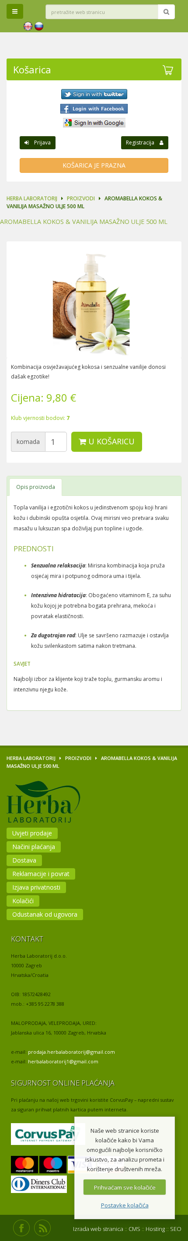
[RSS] (42, 1228)
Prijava (40, 142)
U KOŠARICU (110, 441)
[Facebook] (94, 108)
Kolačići (23, 901)
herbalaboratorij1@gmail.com (63, 1061)
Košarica (32, 69)
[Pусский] (39, 26)
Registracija (143, 142)
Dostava (24, 860)
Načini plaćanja (33, 846)
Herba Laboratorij (32, 198)
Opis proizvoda (35, 487)
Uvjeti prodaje (32, 833)
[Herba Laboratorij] (67, 803)
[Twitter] (94, 94)
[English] (28, 26)
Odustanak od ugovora (44, 914)
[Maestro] (52, 1165)
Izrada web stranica (98, 1229)
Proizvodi (81, 198)
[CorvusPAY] (48, 1134)
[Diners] (39, 1185)
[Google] (94, 122)
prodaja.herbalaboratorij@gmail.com (71, 1051)
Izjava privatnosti (36, 887)
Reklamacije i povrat (41, 874)
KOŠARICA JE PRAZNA (94, 165)
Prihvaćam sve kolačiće (125, 1187)
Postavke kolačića (125, 1205)
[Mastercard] (24, 1165)
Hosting (155, 1229)
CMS (134, 1229)
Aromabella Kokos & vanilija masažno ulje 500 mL (83, 221)
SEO (175, 1229)
